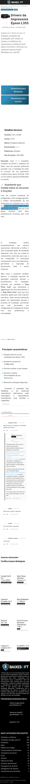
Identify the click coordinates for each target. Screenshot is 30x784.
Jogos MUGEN (20, 582)
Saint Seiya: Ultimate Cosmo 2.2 (21, 578)
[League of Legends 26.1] (6, 639)
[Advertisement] (15, 69)
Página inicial (4, 6)
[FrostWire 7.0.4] (22, 639)
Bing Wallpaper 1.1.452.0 (23, 600)
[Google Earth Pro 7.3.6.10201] (6, 569)
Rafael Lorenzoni (11, 339)
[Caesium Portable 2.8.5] (6, 592)
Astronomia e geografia (6, 582)
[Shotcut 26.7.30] (6, 613)
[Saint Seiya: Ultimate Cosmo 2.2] (22, 569)
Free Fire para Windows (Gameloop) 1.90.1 (22, 624)
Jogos (19, 628)
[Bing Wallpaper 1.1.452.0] (22, 592)
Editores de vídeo (4, 624)
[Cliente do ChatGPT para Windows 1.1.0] (4, 715)
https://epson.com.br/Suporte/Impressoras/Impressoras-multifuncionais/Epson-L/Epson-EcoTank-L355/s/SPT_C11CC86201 (15, 455)
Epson (18, 147)
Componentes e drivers (14, 6)
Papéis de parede (21, 603)
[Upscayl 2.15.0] (4, 724)
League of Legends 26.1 (6, 647)
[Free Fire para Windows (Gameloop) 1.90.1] (22, 613)
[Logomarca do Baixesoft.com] (15, 2)
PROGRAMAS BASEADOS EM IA (14, 699)
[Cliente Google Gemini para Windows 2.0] (4, 705)
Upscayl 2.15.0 (14, 722)
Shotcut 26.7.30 (4, 622)
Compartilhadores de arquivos (22, 648)
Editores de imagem (5, 603)
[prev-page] (2, 656)
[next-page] (5, 656)
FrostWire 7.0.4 (23, 646)
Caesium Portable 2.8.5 (6, 600)
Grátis (15, 9)
